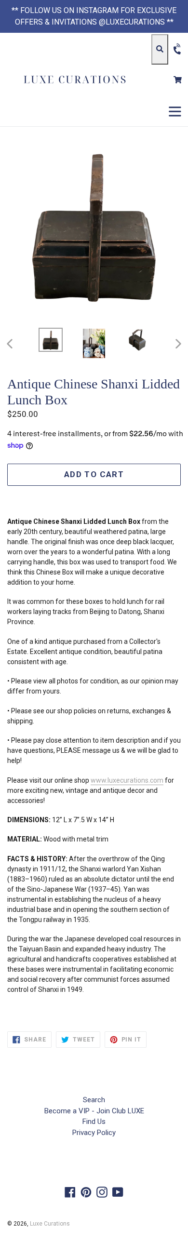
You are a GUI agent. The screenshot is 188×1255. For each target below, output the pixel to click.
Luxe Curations (50, 1223)
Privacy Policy (94, 1132)
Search (94, 1099)
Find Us (94, 1121)
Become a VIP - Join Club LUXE (94, 1111)
